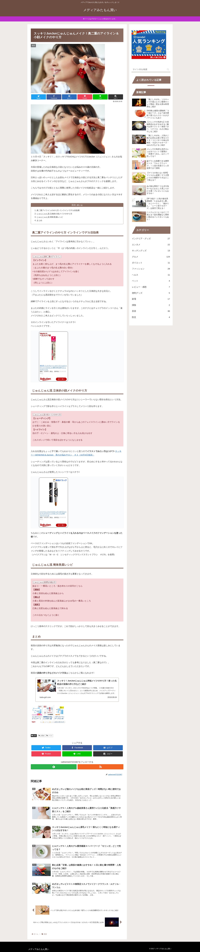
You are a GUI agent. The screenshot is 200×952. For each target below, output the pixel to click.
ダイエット (151, 263)
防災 (151, 317)
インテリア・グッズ (151, 238)
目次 (74, 205)
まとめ (39, 220)
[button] (168, 69)
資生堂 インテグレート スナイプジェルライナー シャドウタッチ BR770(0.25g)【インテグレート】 (53, 367)
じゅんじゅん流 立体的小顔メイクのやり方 (54, 214)
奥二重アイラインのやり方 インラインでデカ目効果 (58, 210)
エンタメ (151, 244)
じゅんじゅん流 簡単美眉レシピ (50, 217)
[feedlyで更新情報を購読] (54, 766)
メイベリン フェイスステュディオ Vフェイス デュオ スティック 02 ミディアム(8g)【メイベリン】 (53, 513)
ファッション (151, 269)
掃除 (151, 305)
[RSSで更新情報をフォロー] (100, 766)
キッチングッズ (151, 250)
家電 (151, 299)
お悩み (42, 735)
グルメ (151, 257)
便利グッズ (151, 293)
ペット (151, 281)
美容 (34, 735)
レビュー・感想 (151, 287)
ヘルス (151, 275)
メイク (50, 735)
